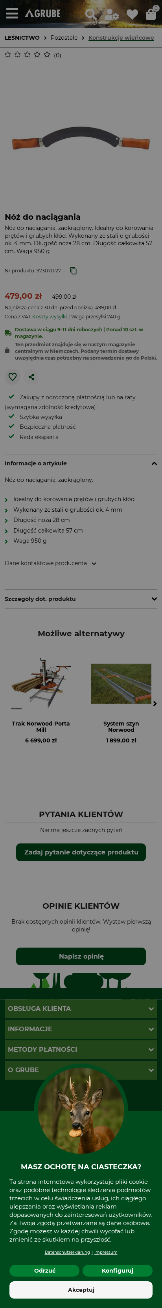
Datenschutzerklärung (67, 1252)
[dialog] (81, 654)
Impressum (106, 1252)
